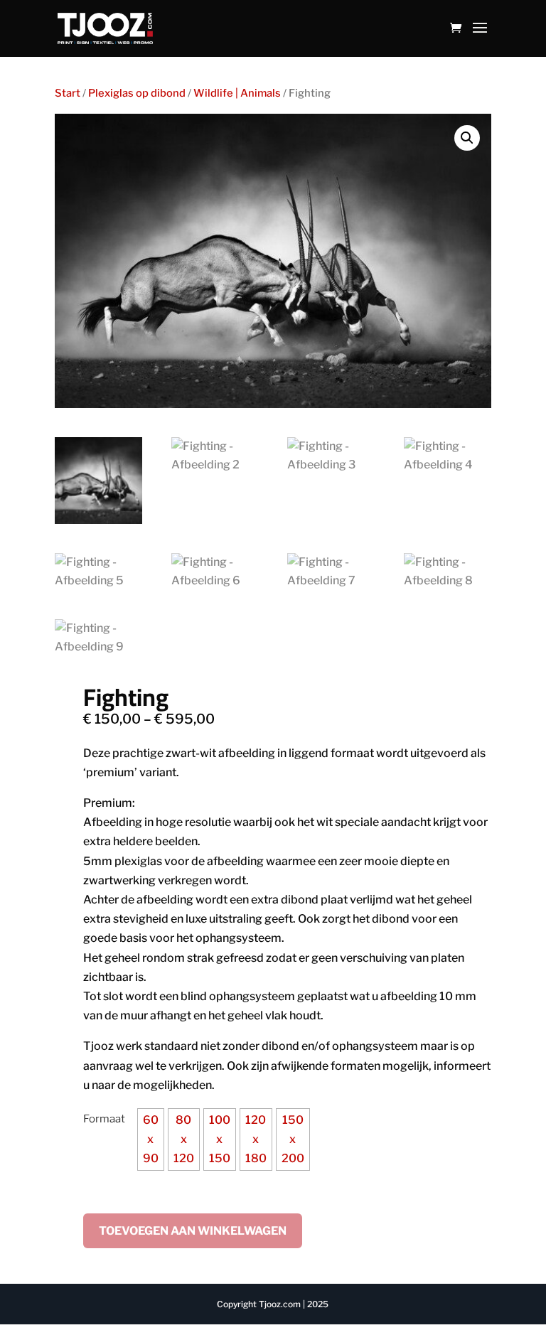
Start (67, 93)
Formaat (104, 1118)
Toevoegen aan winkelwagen (193, 1231)
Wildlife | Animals (237, 93)
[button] (467, 138)
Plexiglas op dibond (137, 93)
